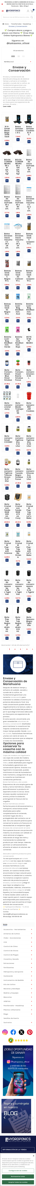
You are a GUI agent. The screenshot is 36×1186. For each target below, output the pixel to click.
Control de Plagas (11, 955)
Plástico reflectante (12, 1010)
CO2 (5, 942)
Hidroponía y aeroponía (13, 972)
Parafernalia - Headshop (14, 1006)
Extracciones (9, 963)
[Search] (32, 17)
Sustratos (8, 1023)
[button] (4, 1116)
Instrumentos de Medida (14, 980)
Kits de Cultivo (10, 984)
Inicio (5, 924)
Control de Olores (11, 951)
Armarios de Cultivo (12, 934)
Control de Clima (11, 946)
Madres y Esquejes (11, 993)
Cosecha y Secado (11, 959)
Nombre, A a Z (18, 61)
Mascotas (8, 997)
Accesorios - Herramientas (15, 930)
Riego (6, 1014)
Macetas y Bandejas (12, 989)
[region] (18, 1169)
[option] (18, 1116)
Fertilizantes (9, 968)
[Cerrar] (33, 1156)
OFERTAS (7, 1001)
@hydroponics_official (18, 43)
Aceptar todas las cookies (18, 1182)
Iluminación (8, 976)
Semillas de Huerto (11, 1018)
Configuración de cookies (18, 1171)
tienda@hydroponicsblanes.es (15, 914)
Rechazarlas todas (18, 1176)
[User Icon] (28, 11)
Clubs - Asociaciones (12, 938)
